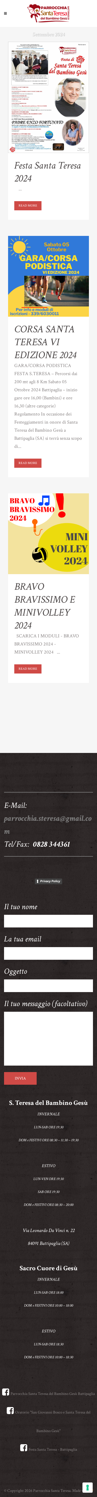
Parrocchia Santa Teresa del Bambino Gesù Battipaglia (53, 1393)
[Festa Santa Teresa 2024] (48, 97)
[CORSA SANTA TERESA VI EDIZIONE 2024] (48, 276)
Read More (28, 206)
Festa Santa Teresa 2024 (47, 172)
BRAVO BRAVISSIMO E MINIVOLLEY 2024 (44, 606)
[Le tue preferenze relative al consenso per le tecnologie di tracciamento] (87, 1487)
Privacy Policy (50, 881)
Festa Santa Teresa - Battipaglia (53, 1449)
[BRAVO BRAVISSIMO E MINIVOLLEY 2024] (48, 533)
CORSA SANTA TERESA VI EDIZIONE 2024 (45, 342)
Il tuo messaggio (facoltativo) (45, 1004)
